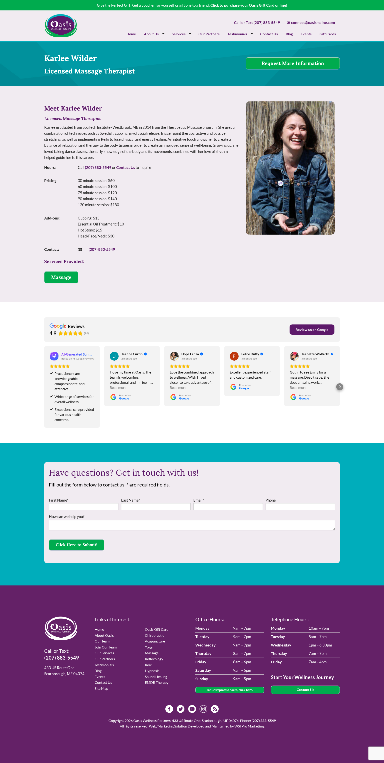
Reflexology (154, 659)
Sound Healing (156, 676)
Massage (61, 277)
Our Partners (209, 34)
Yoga (148, 647)
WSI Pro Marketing (249, 726)
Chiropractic (154, 635)
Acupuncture (155, 641)
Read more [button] (118, 387)
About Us (151, 34)
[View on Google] (114, 356)
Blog (289, 34)
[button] (44, 386)
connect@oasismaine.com (311, 22)
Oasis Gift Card (156, 629)
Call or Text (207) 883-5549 (257, 22)
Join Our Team (106, 647)
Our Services (104, 653)
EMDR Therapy (156, 682)
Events (306, 34)
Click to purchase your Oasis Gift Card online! (248, 5)
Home (131, 34)
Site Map (101, 688)
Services (179, 34)
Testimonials (237, 34)
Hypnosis (152, 670)
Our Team (102, 641)
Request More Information (293, 63)
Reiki (148, 665)
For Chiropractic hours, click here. (230, 690)
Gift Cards (328, 34)
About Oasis (104, 635)
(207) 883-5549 (98, 167)
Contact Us (269, 34)
